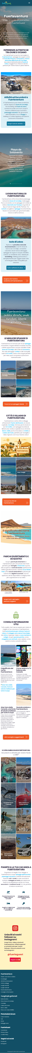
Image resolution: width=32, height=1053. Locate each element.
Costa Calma (6, 472)
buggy (23, 114)
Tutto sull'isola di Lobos (15, 268)
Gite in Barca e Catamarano (24, 803)
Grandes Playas (9, 59)
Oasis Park (21, 566)
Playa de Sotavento (16, 151)
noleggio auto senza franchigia (19, 633)
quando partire (18, 637)
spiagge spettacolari (23, 874)
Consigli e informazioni (7, 992)
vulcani (3, 209)
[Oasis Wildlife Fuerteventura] (8, 591)
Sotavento (20, 59)
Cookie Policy (4, 1034)
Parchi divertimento (6, 990)
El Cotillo (10, 353)
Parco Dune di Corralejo (7, 1001)
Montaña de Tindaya (14, 205)
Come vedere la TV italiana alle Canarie (23, 670)
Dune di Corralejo (16, 201)
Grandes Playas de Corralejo (8, 374)
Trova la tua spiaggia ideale (14, 404)
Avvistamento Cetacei (8, 803)
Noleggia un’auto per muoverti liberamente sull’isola (24, 897)
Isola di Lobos (4, 999)
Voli (2, 1019)
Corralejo (11, 425)
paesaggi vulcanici (11, 112)
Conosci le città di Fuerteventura (10, 502)
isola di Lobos (21, 106)
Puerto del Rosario (17, 423)
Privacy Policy (4, 1032)
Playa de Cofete (22, 375)
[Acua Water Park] (23, 591)
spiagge (17, 209)
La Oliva (19, 491)
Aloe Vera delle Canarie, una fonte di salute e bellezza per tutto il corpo (8, 710)
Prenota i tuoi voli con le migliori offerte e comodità (8, 897)
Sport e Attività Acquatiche (8, 828)
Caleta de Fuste (8, 433)
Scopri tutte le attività (15, 124)
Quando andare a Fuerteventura (23, 708)
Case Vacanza (5, 1016)
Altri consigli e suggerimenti (14, 737)
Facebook (3, 1041)
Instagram (4, 1043)
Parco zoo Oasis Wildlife (7, 1010)
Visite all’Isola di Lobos (8, 778)
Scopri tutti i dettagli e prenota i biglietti (11, 600)
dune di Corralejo (22, 104)
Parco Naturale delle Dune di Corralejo (17, 59)
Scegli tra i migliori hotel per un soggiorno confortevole (8, 909)
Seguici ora (14, 960)
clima (6, 635)
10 (21, 183)
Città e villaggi (5, 983)
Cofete (17, 351)
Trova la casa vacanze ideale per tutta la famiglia (24, 908)
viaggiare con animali (9, 639)
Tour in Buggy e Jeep (23, 778)
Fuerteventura (7, 57)
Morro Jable (6, 431)
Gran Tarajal (21, 472)
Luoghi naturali (5, 985)
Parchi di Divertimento (23, 829)
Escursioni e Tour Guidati (8, 854)
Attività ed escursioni (7, 981)
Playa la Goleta (6, 394)
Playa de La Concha (23, 394)
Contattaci (4, 1030)
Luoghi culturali (5, 987)
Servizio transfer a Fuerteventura (24, 853)
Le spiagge (4, 979)
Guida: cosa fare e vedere (8, 976)
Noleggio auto (5, 1023)
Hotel (2, 1021)
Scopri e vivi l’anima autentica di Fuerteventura (13, 280)
